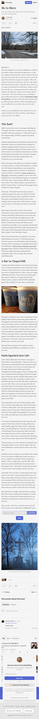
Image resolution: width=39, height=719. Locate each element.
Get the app (28, 711)
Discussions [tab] (15, 638)
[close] (33, 657)
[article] (19, 647)
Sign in (35, 2)
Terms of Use (28, 689)
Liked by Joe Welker (12, 623)
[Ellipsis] (36, 621)
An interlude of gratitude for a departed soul (13, 646)
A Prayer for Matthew (9, 643)
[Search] (36, 638)
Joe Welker (9, 17)
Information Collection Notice (23, 691)
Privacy (18, 706)
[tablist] (9, 604)
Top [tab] (4, 638)
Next (32, 592)
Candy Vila (8, 621)
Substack (10, 715)
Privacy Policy (19, 692)
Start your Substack (15, 711)
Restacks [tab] (13, 604)
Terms (23, 706)
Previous (7, 592)
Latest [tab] (8, 638)
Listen (35, 18)
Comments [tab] (6, 604)
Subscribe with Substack (20, 685)
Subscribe (28, 2)
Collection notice (31, 706)
